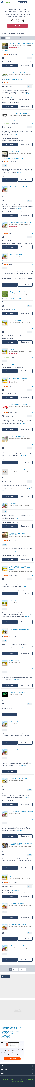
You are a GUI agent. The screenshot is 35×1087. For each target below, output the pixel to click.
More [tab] (2, 1073)
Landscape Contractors (14, 74)
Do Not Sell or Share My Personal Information (22, 1079)
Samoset (13, 309)
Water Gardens (12, 45)
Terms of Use (15, 1081)
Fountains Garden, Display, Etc (24, 45)
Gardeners (4, 1030)
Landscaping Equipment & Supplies (10, 1031)
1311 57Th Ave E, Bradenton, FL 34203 (12, 79)
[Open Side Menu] (32, 2)
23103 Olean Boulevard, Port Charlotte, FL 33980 (15, 120)
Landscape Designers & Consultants (17, 153)
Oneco (12, 97)
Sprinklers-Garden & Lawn (8, 1037)
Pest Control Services (14, 256)
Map (8, 37)
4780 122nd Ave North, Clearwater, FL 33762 (14, 158)
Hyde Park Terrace (15, 890)
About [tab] (3, 1066)
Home (2, 31)
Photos (29, 58)
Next (22, 969)
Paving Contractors (25, 115)
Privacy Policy (5, 1079)
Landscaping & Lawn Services (16, 351)
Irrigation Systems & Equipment (9, 1034)
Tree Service (24, 189)
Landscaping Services (16, 31)
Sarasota (9, 31)
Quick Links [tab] (5, 1069)
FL (5, 31)
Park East (13, 364)
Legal (21, 1081)
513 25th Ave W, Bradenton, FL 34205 (12, 298)
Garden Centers (5, 1036)
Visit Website (25, 65)
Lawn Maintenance (25, 224)
